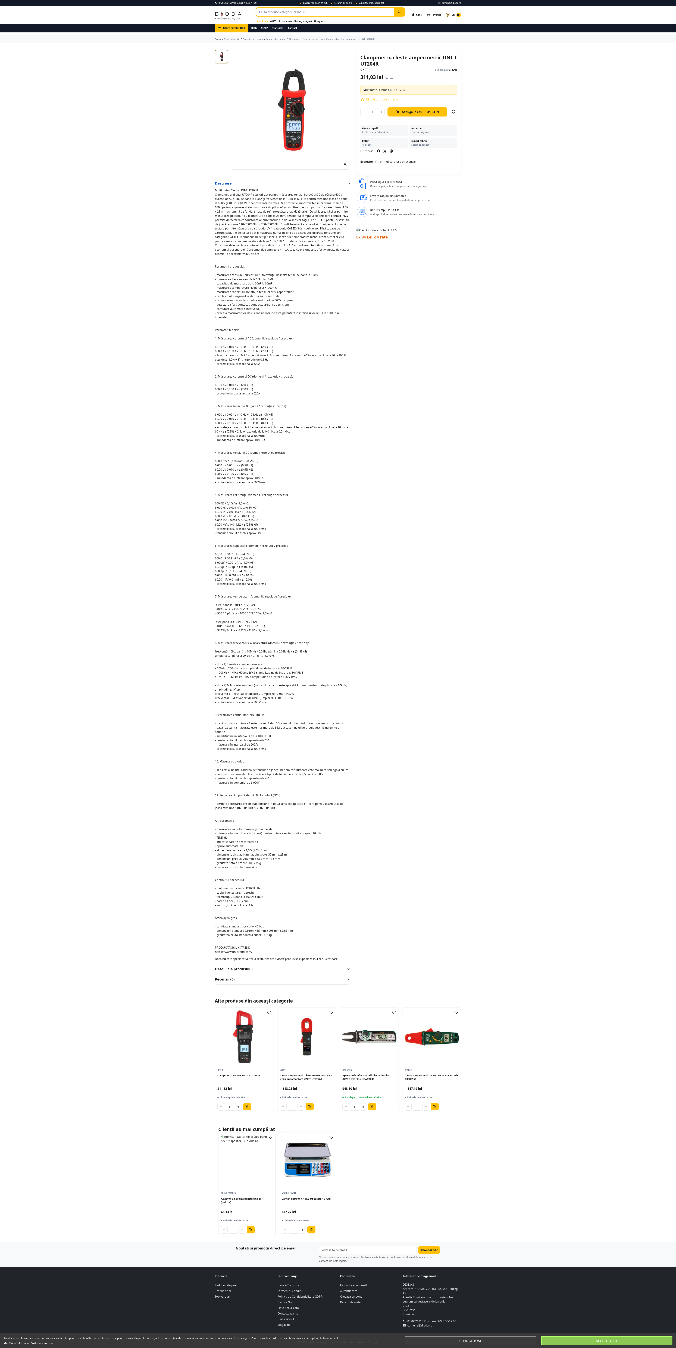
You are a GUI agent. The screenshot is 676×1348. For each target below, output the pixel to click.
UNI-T (364, 70)
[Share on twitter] (385, 151)
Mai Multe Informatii (16, 1343)
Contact (292, 28)
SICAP (264, 28)
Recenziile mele (350, 1302)
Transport (277, 28)
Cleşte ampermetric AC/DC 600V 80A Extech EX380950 (431, 1077)
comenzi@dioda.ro (419, 1325)
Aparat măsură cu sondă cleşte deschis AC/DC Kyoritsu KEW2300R (366, 1077)
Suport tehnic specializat (371, 2)
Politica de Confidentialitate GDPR (300, 1296)
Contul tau (347, 1276)
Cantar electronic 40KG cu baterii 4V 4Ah (306, 1198)
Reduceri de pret (226, 1285)
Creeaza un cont (351, 1296)
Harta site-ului (286, 1319)
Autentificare (348, 1291)
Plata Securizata (288, 1308)
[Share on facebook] (378, 151)
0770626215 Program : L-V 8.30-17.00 (431, 1321)
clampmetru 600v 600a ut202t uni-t (238, 1075)
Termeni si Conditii (289, 1291)
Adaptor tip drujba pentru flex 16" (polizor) (242, 1200)
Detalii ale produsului (234, 969)
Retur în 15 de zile (343, 2)
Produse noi (223, 1291)
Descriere (223, 183)
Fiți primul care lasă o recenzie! (395, 162)
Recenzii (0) (225, 979)
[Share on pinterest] (391, 151)
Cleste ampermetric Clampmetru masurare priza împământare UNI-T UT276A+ (306, 1077)
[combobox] (325, 12)
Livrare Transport (289, 1285)
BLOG (254, 28)
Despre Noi (284, 1302)
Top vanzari (222, 1296)
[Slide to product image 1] (221, 56)
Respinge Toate (470, 1341)
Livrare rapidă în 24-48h (315, 2)
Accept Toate (607, 1341)
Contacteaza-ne (287, 1313)
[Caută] (399, 12)
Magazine (283, 1325)
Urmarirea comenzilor (355, 1285)
